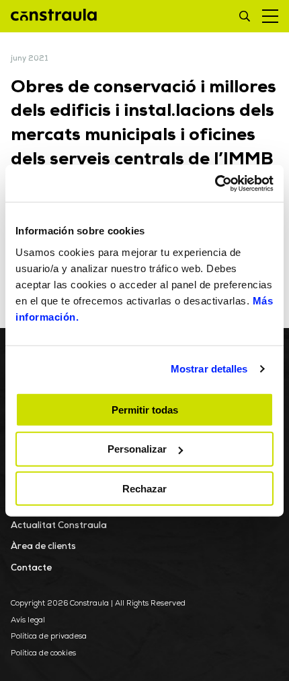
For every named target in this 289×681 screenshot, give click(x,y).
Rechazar (144, 488)
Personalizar (137, 449)
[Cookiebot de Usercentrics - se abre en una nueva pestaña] (215, 183)
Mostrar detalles (209, 369)
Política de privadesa (49, 637)
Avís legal (28, 620)
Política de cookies (43, 653)
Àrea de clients (43, 546)
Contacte (31, 568)
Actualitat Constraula (59, 525)
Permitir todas (145, 409)
